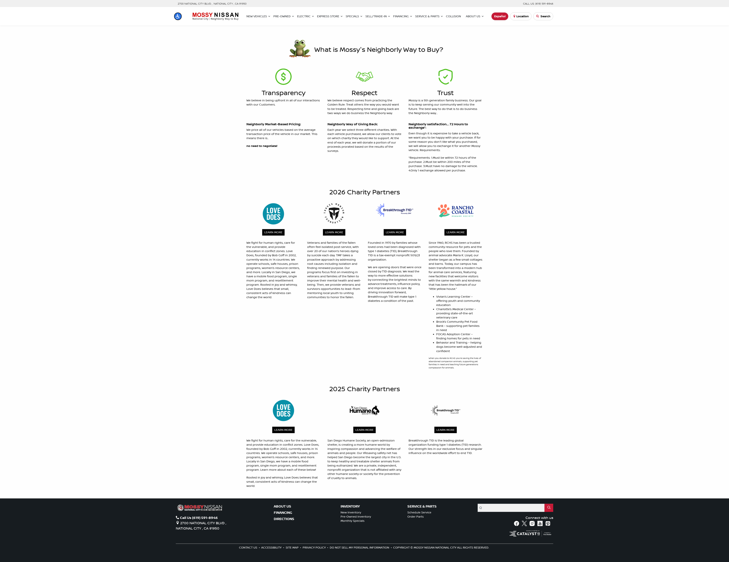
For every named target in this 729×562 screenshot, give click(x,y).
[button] (178, 16)
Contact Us (248, 547)
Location (522, 16)
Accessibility (271, 547)
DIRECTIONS (284, 519)
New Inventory (351, 512)
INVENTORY (350, 506)
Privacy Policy (315, 547)
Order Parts (415, 517)
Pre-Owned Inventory (356, 517)
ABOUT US (282, 506)
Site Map (292, 547)
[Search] (548, 508)
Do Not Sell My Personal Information (360, 547)
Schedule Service (419, 512)
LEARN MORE (273, 232)
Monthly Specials (352, 521)
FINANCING (283, 513)
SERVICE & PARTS (422, 506)
